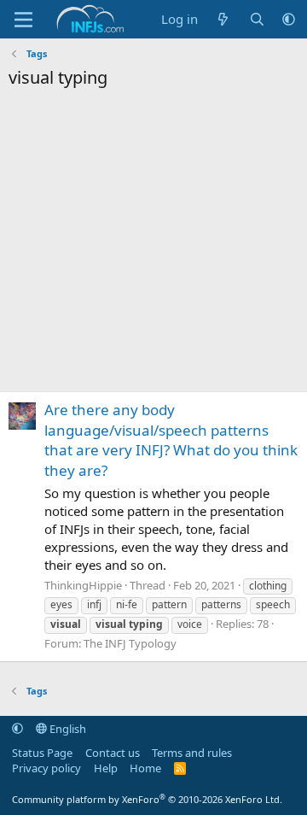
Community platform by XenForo (147, 799)
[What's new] (223, 19)
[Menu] (23, 20)
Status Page (42, 752)
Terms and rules (192, 752)
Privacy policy (46, 768)
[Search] (257, 19)
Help (106, 768)
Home (145, 768)
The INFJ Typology (130, 643)
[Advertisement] (153, 245)
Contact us (112, 752)
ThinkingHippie (83, 585)
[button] (289, 19)
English (66, 728)
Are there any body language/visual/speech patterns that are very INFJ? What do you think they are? (171, 440)
